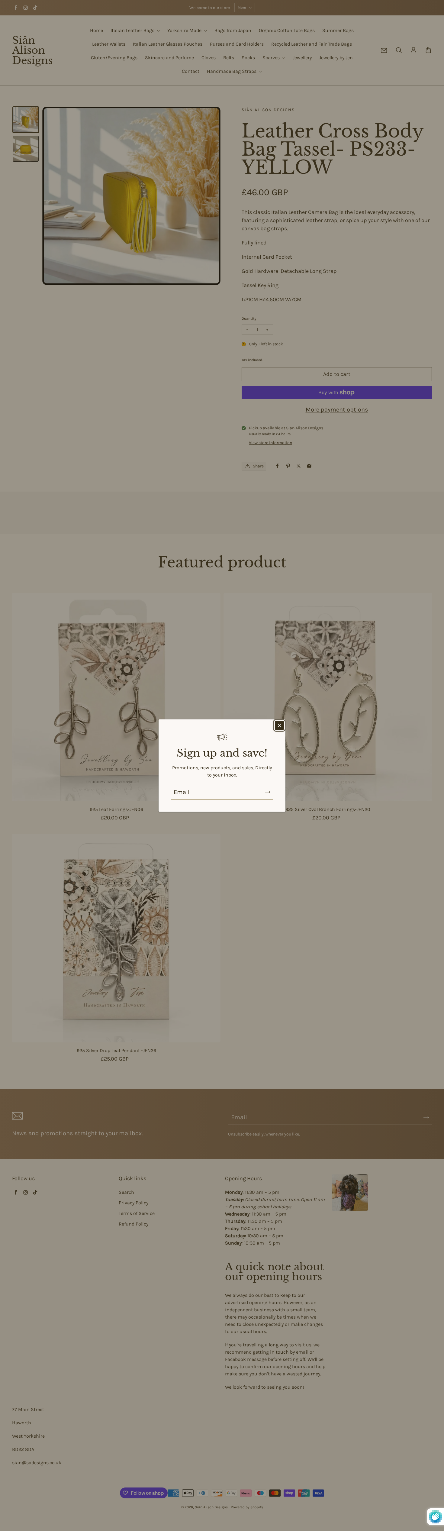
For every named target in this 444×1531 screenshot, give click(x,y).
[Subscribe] (267, 792)
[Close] (279, 725)
